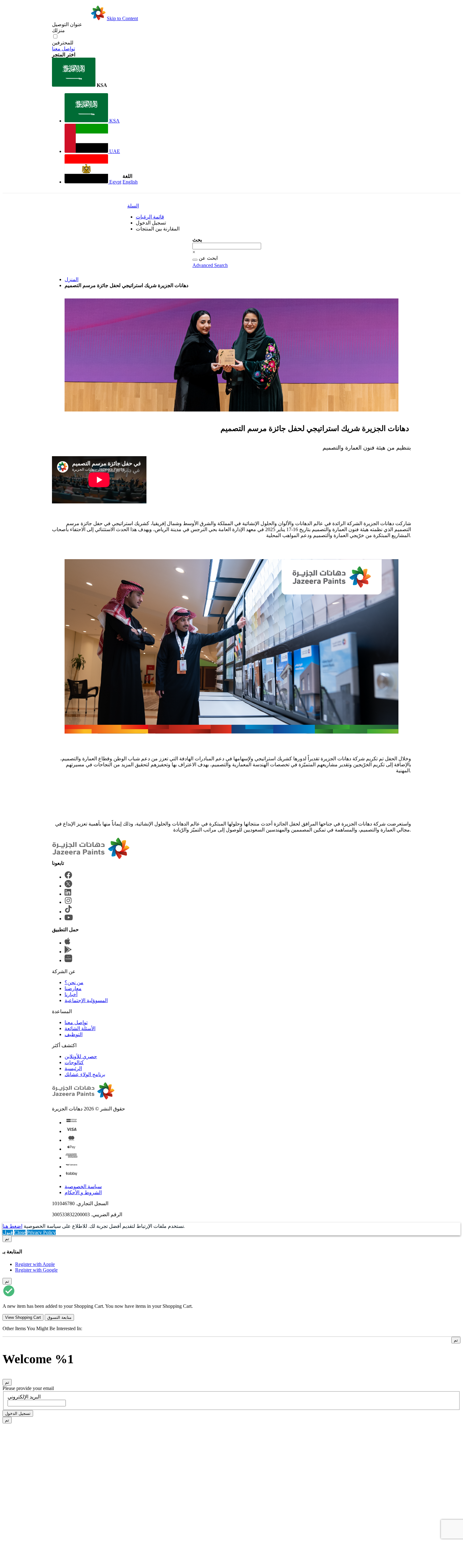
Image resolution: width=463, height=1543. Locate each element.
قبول (8, 1232)
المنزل (71, 279)
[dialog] (231, 1254)
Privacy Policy (41, 1232)
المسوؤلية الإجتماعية (86, 1000)
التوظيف (74, 1034)
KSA (114, 120)
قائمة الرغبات (150, 216)
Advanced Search (210, 265)
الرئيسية (73, 1068)
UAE (114, 151)
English (130, 181)
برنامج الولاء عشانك (85, 1074)
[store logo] (79, 18)
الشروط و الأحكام (83, 1192)
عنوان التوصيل (67, 24)
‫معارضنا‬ (73, 988)
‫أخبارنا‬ (71, 994)
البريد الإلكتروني (24, 1396)
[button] (86, 73)
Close (20, 1232)
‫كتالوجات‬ (74, 1062)
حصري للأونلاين (81, 1056)
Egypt (114, 181)
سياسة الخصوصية (83, 1186)
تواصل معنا (63, 48)
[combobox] (226, 246)
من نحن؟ (74, 982)
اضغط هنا (12, 1225)
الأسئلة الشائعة (80, 1028)
